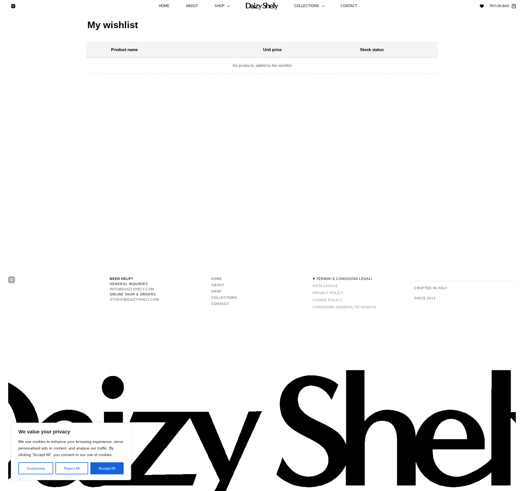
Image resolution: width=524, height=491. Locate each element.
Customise (36, 468)
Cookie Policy (327, 300)
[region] (71, 451)
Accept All (107, 468)
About (192, 6)
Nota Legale (325, 286)
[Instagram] (13, 6)
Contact (349, 6)
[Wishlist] (482, 6)
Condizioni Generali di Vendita (344, 307)
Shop (220, 6)
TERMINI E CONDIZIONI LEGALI (344, 279)
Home (164, 6)
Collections (306, 6)
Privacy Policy (328, 293)
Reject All (72, 468)
